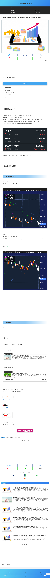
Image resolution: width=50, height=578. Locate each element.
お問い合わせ (25, 574)
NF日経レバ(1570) (10, 92)
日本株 (10, 437)
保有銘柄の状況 (8, 90)
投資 (3, 437)
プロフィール (41, 574)
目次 (24, 83)
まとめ (6, 97)
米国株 (19, 437)
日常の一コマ (9, 574)
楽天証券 (15, 437)
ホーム (9, 572)
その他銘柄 (8, 94)
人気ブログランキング (7, 407)
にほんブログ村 (6, 399)
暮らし (41, 572)
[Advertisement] (25, 64)
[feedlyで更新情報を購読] (36, 475)
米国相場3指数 (8, 87)
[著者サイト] (13, 475)
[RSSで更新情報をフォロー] (25, 478)
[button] (46, 289)
